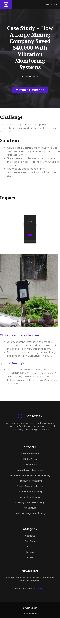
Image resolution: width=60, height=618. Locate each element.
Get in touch (39, 588)
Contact (30, 557)
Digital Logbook (30, 453)
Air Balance (30, 508)
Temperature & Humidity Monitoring (30, 475)
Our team (30, 541)
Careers (30, 552)
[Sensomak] (6, 4)
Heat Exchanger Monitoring (30, 513)
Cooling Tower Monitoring (30, 502)
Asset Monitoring (30, 497)
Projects (30, 546)
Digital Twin (30, 459)
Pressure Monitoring (30, 480)
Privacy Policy (30, 607)
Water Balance (30, 464)
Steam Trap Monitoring (30, 486)
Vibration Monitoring (30, 90)
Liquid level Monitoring (30, 470)
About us (30, 535)
